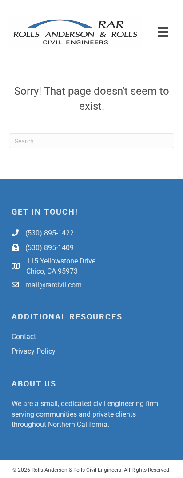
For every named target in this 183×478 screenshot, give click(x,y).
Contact (24, 336)
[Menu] (163, 31)
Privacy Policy (34, 350)
